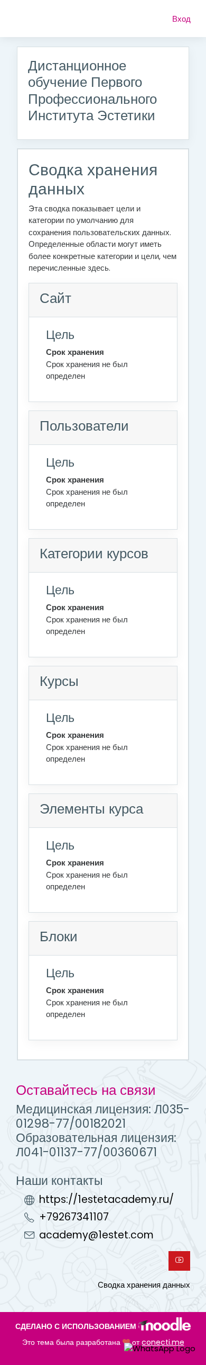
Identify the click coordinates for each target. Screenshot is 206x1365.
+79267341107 (74, 1217)
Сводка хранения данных (144, 1284)
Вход (181, 18)
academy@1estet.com (96, 1235)
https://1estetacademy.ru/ (106, 1199)
